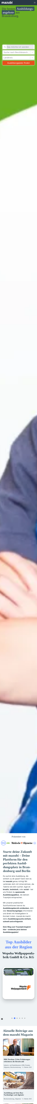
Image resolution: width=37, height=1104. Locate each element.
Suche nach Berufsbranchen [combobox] (16, 52)
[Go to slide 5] (22, 1018)
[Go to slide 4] (20, 1018)
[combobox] (20, 47)
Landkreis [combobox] (8, 57)
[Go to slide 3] (17, 1018)
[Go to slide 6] (25, 1018)
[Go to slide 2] (14, 1018)
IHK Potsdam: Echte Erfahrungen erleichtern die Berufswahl (17, 1060)
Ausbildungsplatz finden (18, 63)
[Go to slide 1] (12, 1018)
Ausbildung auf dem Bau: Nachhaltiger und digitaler (14, 1094)
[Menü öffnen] (35, 2)
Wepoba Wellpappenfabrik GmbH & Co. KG (18, 955)
